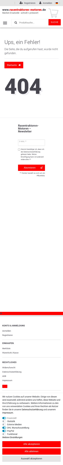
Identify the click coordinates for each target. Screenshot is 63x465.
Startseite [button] (12, 65)
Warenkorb (7, 353)
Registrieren (7, 335)
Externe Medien (14, 424)
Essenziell (11, 418)
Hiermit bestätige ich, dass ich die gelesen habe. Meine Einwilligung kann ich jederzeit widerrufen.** (32, 154)
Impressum (7, 380)
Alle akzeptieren (31, 444)
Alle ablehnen (31, 451)
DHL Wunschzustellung (18, 427)
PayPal (10, 431)
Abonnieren (29, 167)
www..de (24, 11)
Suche (54, 22)
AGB (4, 376)
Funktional (12, 434)
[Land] (57, 3)
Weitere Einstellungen (12, 437)
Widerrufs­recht (8, 367)
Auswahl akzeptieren (31, 458)
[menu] (5, 23)
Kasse (16, 353)
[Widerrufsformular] (4, 386)
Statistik (11, 421)
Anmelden (6, 331)
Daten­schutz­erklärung (11, 372)
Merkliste (6, 348)
